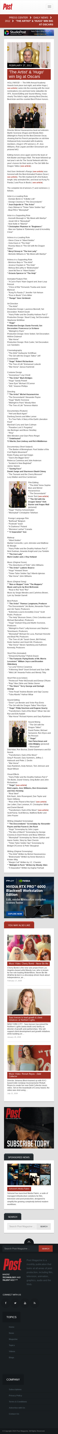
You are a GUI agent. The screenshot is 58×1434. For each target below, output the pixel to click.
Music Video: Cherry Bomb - (28, 963)
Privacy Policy (15, 1395)
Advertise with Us (17, 1408)
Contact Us (14, 1414)
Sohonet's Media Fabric (19, 1189)
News (11, 1333)
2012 (8, 21)
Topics (12, 1345)
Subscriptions (15, 1389)
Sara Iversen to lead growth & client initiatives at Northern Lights (25, 1018)
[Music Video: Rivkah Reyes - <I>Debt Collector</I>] (29, 1058)
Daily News (41, 17)
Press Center (19, 17)
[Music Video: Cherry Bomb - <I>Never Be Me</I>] (29, 947)
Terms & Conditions (18, 1402)
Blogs (11, 1357)
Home (11, 1327)
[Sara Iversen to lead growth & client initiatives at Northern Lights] (29, 1001)
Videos (12, 1351)
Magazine (13, 1339)
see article (12, 88)
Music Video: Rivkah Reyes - (25, 1075)
